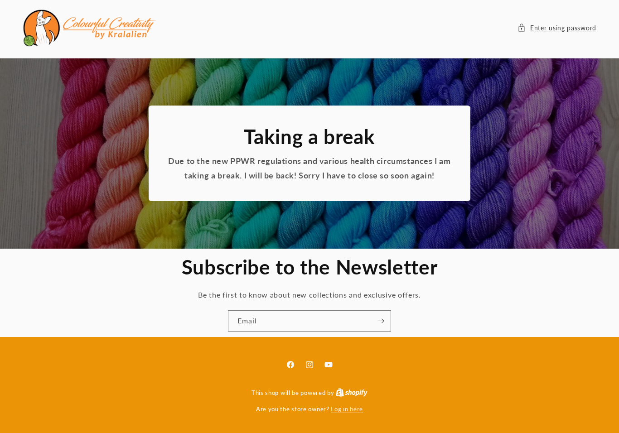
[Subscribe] (381, 321)
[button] (556, 28)
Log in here (347, 409)
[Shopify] (352, 392)
